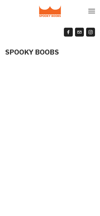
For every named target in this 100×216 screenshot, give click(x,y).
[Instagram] (90, 32)
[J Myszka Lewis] (68, 32)
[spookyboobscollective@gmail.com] (79, 32)
